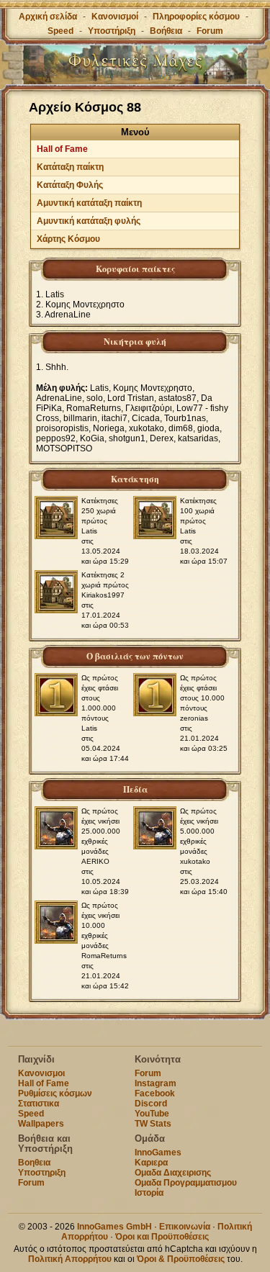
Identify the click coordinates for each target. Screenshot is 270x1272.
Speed (60, 31)
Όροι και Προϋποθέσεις (162, 1237)
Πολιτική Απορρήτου (70, 1259)
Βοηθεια (34, 1163)
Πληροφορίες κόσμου (196, 17)
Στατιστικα (38, 1104)
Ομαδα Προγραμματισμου (186, 1183)
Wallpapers (41, 1124)
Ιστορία (149, 1193)
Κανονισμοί (114, 17)
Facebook (155, 1093)
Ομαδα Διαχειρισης (173, 1173)
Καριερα (151, 1163)
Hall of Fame (62, 149)
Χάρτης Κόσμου (68, 239)
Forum (210, 31)
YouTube (152, 1114)
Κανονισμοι (41, 1073)
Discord (151, 1104)
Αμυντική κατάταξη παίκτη (89, 203)
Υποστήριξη (113, 31)
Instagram (155, 1083)
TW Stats (153, 1124)
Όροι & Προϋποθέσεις (181, 1259)
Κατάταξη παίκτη (70, 167)
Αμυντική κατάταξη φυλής (88, 221)
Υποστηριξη (42, 1173)
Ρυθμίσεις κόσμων (55, 1093)
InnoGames (158, 1152)
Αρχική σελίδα (48, 17)
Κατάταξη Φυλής (70, 185)
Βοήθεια (166, 31)
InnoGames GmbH (114, 1227)
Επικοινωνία (184, 1227)
